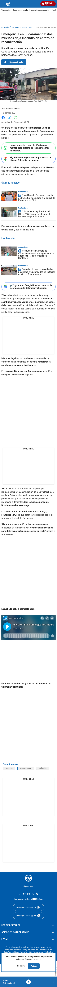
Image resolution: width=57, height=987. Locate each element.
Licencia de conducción (40, 10)
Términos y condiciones (15, 949)
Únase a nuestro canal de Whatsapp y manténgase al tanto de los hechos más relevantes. (29, 148)
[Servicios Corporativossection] (53, 932)
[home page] (28, 878)
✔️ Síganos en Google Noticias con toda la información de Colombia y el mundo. (31, 286)
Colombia (42, 768)
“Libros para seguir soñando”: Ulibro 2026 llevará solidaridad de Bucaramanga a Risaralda (34, 214)
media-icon (28, 981)
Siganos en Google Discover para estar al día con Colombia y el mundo (30, 158)
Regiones (15, 27)
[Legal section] (53, 939)
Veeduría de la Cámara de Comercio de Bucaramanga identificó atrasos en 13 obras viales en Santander (36, 254)
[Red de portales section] (53, 925)
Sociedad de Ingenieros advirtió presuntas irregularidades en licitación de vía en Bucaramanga (36, 272)
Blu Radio (5, 27)
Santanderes (27, 27)
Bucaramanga (25, 768)
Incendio (9, 768)
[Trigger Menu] (3, 4)
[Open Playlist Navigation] (53, 981)
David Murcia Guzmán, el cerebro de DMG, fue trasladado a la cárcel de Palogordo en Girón (36, 198)
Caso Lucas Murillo (20, 10)
